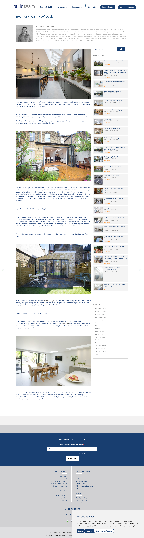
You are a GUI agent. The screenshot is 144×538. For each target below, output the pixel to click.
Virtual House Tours (82, 503)
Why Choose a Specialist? (84, 486)
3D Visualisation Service (59, 481)
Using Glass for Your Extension (113, 91)
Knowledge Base (81, 481)
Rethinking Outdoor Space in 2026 (114, 61)
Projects (97, 343)
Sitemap (64, 535)
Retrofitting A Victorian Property (113, 128)
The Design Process (100, 351)
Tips (96, 354)
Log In (78, 488)
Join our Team (62, 498)
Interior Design (99, 325)
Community (63, 500)
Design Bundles (62, 476)
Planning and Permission (102, 340)
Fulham (66, 324)
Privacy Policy (48, 535)
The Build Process (100, 348)
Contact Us (92, 7)
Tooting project (49, 301)
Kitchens (97, 328)
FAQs (77, 479)
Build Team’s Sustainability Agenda (114, 110)
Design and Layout (100, 314)
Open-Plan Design (100, 337)
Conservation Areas (100, 311)
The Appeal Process (100, 345)
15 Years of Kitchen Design (112, 138)
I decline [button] (89, 531)
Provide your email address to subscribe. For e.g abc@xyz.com (70, 453)
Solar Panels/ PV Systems (111, 175)
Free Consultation (127, 7)
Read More (107, 64)
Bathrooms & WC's (100, 308)
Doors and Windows (100, 317)
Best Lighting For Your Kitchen (113, 157)
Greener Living (99, 323)
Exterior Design (99, 320)
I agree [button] (80, 531)
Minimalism (107, 119)
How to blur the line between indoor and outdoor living (114, 148)
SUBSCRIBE (72, 458)
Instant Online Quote (60, 486)
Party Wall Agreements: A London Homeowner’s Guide (114, 247)
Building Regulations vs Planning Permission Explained (114, 237)
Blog (77, 476)
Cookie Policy (57, 535)
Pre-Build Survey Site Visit (58, 483)
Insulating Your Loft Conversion (113, 100)
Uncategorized (99, 357)
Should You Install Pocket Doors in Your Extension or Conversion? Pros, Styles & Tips (115, 71)
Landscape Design (100, 331)
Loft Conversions (99, 334)
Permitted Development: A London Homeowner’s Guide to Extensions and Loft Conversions (115, 258)
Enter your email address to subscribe (71, 444)
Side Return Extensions (83, 498)
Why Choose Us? (61, 495)
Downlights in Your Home (111, 208)
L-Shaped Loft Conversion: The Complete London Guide (113, 268)
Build (65, 479)
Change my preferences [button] (104, 531)
